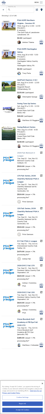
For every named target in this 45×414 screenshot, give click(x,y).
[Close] (42, 383)
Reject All (22, 404)
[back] (3, 10)
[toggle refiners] (36, 9)
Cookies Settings (22, 397)
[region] (22, 397)
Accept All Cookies (22, 410)
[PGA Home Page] (4, 2)
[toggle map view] (41, 9)
